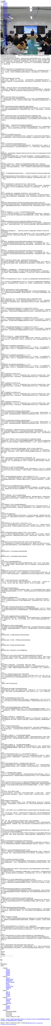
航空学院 (5, 19)
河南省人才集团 (10, 1019)
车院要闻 (5, 29)
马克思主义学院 (7, 21)
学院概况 (5, 3)
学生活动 (5, 31)
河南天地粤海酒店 (41, 1019)
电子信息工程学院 (7, 17)
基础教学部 (5, 22)
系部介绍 (5, 12)
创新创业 (5, 35)
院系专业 (5, 11)
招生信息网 (5, 34)
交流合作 (5, 36)
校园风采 (5, 8)
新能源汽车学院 (7, 14)
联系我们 (5, 10)
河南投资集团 (17, 1019)
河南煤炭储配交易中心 (12, 1020)
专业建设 (5, 41)
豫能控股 (20, 1020)
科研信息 (5, 43)
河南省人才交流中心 (32, 1019)
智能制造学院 (6, 15)
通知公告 (5, 28)
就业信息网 (5, 38)
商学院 (4, 18)
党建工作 (5, 26)
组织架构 (5, 7)
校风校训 (5, 5)
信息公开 (5, 45)
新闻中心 (5, 25)
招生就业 (5, 32)
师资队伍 (5, 42)
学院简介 (5, 4)
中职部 (4, 24)
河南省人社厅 (23, 1019)
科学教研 (5, 39)
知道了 (2, 965)
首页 (4, 1)
